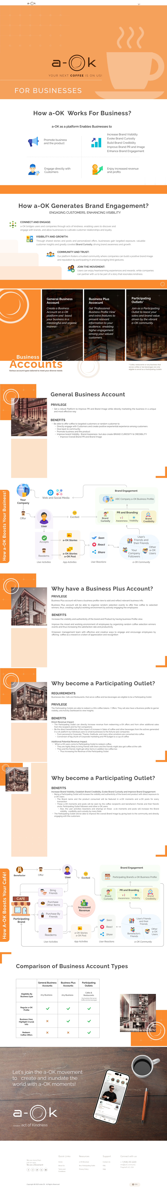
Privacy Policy (83, 1169)
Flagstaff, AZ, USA (127, 1167)
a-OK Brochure (84, 1162)
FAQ (104, 1165)
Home (60, 1162)
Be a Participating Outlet (87, 1165)
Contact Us (106, 1162)
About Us (61, 1165)
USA (135, 1184)
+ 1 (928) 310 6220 (128, 1162)
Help (104, 1169)
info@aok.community (127, 1165)
